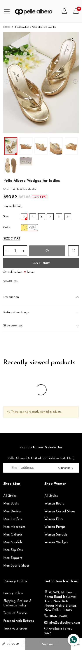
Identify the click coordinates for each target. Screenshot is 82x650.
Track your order (15, 628)
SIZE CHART (11, 238)
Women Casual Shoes (59, 511)
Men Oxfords (13, 534)
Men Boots (11, 503)
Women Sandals (55, 534)
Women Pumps (54, 527)
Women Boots (54, 503)
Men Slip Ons (13, 550)
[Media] (71, 39)
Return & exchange (16, 312)
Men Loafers (12, 519)
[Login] (64, 11)
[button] (6, 81)
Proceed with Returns (18, 621)
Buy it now (41, 263)
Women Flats (53, 519)
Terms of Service (15, 613)
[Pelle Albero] (36, 11)
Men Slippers (12, 558)
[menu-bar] (8, 11)
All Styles (10, 496)
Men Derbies (12, 511)
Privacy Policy (13, 593)
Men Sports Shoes (16, 565)
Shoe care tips (13, 325)
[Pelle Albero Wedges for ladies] (41, 82)
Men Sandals (12, 542)
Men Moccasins (14, 527)
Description (11, 297)
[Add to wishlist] (73, 250)
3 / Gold (13, 644)
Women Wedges (56, 542)
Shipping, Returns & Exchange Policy (17, 603)
